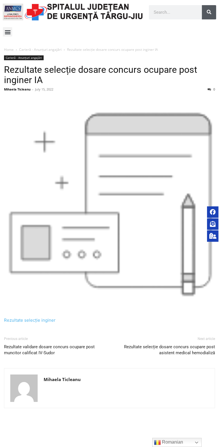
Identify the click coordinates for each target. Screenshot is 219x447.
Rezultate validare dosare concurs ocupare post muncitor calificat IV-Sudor (49, 349)
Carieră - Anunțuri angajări (40, 49)
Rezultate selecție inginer (30, 320)
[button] (7, 32)
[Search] (209, 12)
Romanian (172, 442)
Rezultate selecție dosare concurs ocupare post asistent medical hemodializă (169, 349)
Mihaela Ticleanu (17, 89)
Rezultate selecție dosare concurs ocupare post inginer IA (100, 74)
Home (9, 49)
